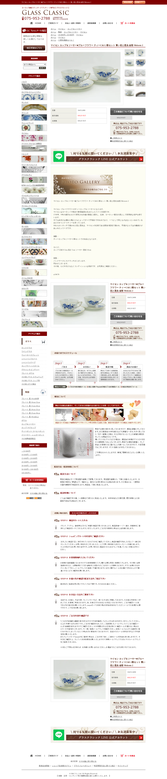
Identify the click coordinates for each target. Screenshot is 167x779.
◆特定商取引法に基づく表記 (121, 141)
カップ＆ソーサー (28, 424)
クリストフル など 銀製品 (32, 144)
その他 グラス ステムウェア (32, 377)
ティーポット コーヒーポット (33, 431)
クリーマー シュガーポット (33, 435)
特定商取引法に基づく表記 (104, 766)
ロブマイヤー (27, 237)
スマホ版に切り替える (38, 493)
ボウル (24, 420)
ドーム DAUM (27, 278)
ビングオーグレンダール (31, 216)
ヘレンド (25, 154)
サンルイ (25, 102)
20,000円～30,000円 (29, 462)
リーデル (25, 309)
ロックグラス (27, 348)
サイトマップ (123, 766)
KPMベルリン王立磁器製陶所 (33, 185)
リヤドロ (25, 268)
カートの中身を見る (34, 480)
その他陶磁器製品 (28, 439)
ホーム (53, 29)
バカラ (24, 82)
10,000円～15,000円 (29, 455)
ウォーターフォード (29, 165)
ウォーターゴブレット (30, 355)
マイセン (25, 133)
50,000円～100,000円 (30, 469)
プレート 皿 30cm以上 (30, 417)
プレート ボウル (28, 373)
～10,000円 (26, 451)
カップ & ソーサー (74, 29)
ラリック (25, 113)
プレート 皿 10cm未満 (30, 399)
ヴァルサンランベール (30, 196)
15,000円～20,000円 (29, 458)
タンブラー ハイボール (30, 366)
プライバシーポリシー (82, 766)
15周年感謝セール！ (66, 40)
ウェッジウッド (28, 123)
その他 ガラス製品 (29, 384)
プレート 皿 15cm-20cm (31, 406)
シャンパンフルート (29, 359)
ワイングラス (27, 351)
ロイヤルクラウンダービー (32, 247)
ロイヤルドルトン (28, 299)
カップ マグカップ (29, 428)
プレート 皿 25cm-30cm (31, 413)
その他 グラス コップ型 (31, 381)
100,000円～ (26, 473)
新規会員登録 (44, 766)
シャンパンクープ (28, 362)
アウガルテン (27, 175)
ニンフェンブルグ (28, 257)
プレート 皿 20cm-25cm (31, 410)
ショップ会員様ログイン (61, 766)
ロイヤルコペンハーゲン (31, 92)
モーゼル (25, 226)
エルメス (25, 288)
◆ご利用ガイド (116, 138)
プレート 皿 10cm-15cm (31, 402)
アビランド (26, 319)
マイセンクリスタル (29, 206)
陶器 (60, 32)
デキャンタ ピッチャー (30, 370)
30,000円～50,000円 (29, 466)
